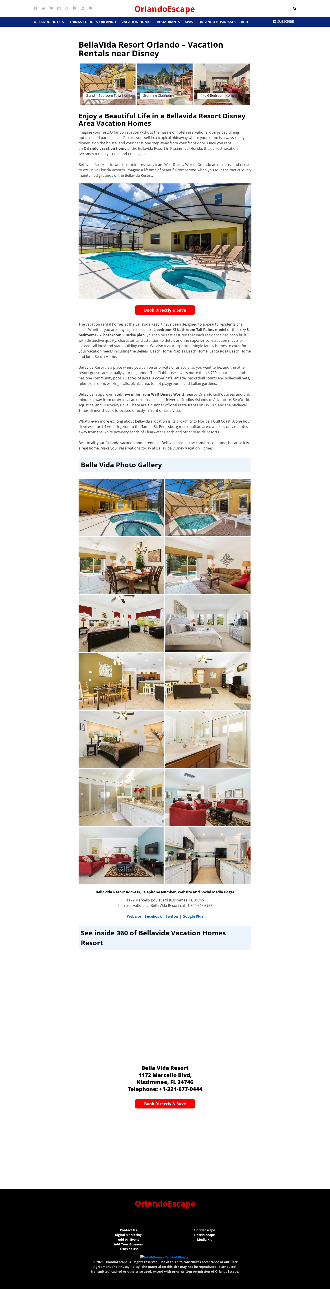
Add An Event (128, 1239)
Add (244, 22)
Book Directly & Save (165, 310)
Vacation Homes (136, 22)
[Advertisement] (165, 1146)
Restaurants (168, 22)
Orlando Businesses (216, 22)
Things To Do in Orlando (92, 22)
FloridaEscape (204, 1230)
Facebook (153, 916)
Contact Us (128, 1230)
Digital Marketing (128, 1235)
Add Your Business (128, 1244)
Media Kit (204, 1239)
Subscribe (285, 21)
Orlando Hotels (49, 22)
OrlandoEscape (164, 8)
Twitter (172, 916)
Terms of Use (128, 1249)
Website (134, 916)
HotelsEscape (204, 1235)
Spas (189, 22)
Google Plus (193, 916)
